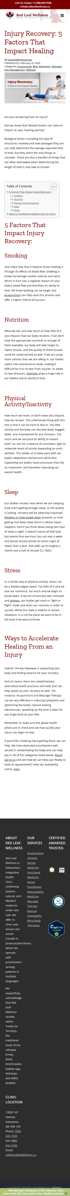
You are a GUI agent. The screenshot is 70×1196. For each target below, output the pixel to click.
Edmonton (45, 66)
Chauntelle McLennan (20, 59)
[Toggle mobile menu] (62, 15)
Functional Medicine (33, 875)
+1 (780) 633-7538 (41, 3)
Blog (35, 66)
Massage (57, 66)
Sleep (16, 206)
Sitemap (56, 1187)
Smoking (18, 195)
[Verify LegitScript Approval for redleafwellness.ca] (56, 929)
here (17, 769)
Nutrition (18, 199)
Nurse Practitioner (34, 884)
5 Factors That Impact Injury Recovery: (30, 192)
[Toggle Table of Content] (51, 187)
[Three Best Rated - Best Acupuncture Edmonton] (52, 870)
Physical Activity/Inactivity (26, 203)
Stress (17, 210)
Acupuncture (24, 66)
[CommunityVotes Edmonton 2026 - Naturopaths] (61, 870)
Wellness (31, 69)
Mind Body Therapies (34, 923)
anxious (15, 600)
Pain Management (14, 69)
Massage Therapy (32, 904)
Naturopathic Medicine (35, 894)
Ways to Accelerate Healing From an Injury (32, 213)
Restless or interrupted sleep (22, 517)
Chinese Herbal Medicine (33, 862)
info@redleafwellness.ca (35, 6)
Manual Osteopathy (34, 913)
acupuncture (12, 295)
